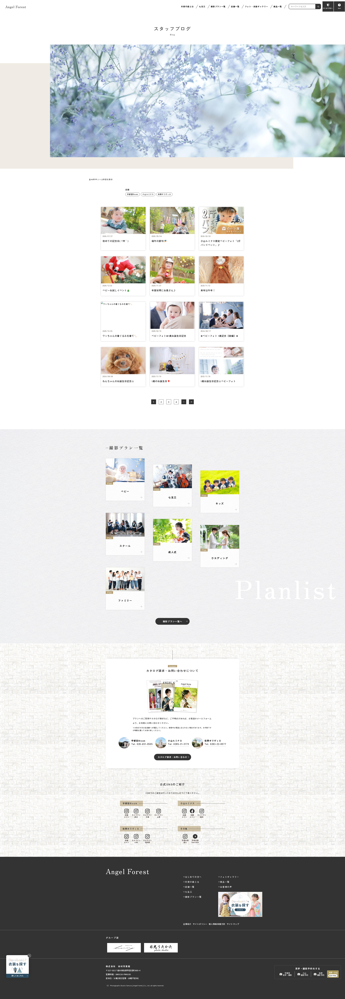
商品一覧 (277, 6)
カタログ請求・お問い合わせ (172, 757)
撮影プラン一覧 (218, 6)
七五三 (202, 6)
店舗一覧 (235, 6)
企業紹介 (187, 924)
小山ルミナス (148, 194)
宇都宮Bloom (132, 194)
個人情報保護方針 (217, 924)
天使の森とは (187, 6)
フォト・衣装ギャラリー (256, 6)
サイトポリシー (200, 924)
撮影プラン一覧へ (172, 621)
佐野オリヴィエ (164, 194)
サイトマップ (233, 924)
